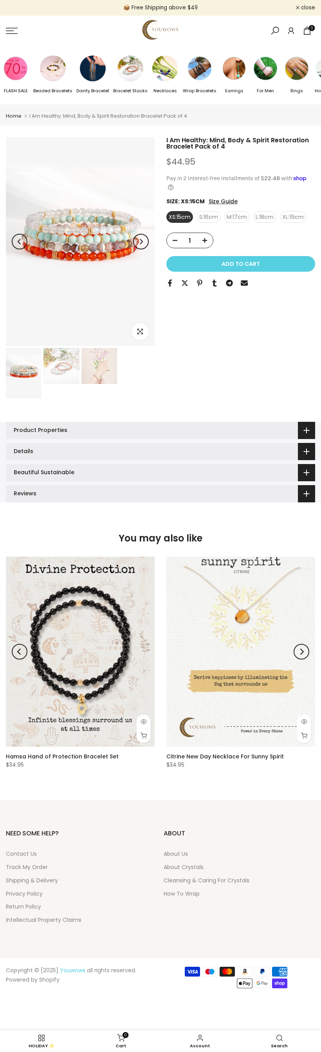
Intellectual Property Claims (43, 920)
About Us (176, 854)
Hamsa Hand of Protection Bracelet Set (62, 756)
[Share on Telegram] (229, 283)
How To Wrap (182, 894)
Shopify (49, 980)
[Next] (141, 241)
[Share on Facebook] (169, 283)
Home (14, 115)
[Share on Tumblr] (214, 283)
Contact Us (21, 854)
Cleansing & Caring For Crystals (206, 880)
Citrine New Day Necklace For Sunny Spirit (225, 756)
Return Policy (23, 906)
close (17, 8)
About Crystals (184, 867)
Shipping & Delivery (32, 880)
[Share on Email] (244, 283)
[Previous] (19, 241)
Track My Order (27, 867)
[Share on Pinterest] (199, 283)
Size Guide (223, 201)
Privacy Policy (24, 894)
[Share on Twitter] (184, 283)
